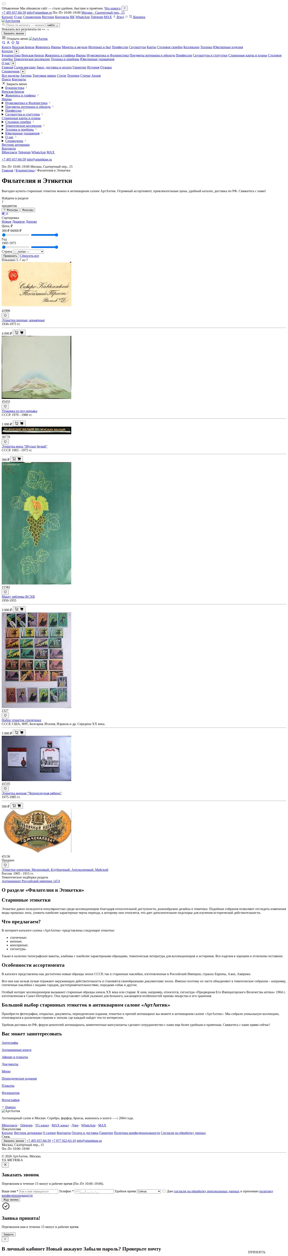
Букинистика (11, 55)
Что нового (112, 8)
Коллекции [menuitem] (191, 47)
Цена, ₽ (7, 226)
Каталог (7, 17)
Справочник (32, 17)
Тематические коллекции (32, 59)
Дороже (31, 221)
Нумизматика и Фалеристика (108, 55)
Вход (120, 17)
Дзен (74, 1125)
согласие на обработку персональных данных (207, 1191)
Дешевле (18, 221)
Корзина (138, 17)
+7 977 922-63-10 (64, 1140)
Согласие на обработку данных (183, 1133)
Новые (6, 221)
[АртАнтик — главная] (11, 21)
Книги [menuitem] (6, 47)
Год (4, 239)
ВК (72, 17)
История (93, 67)
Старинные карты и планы (247, 55)
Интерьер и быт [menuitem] (99, 47)
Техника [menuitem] (206, 47)
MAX (108, 17)
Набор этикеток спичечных (21, 720)
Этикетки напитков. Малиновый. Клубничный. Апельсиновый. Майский (55, 869)
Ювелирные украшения (97, 59)
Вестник (48, 17)
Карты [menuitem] (151, 47)
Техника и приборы (65, 59)
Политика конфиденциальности (137, 1133)
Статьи (85, 75)
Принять (256, 1252)
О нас (18, 17)
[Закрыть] (124, 8)
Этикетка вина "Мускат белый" (24, 446)
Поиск (6, 79)
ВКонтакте (9, 152)
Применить (10, 255)
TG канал (42, 1125)
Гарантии (79, 67)
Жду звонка (10, 1199)
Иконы (81, 55)
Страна (7, 251)
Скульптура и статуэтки (210, 55)
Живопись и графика (60, 55)
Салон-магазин (25, 67)
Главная (7, 67)
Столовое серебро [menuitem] (170, 47)
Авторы (26, 75)
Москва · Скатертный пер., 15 (103, 12)
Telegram (97, 17)
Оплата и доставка (85, 1133)
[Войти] (8, 43)
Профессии (184, 55)
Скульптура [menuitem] (137, 47)
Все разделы (10, 75)
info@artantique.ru (39, 12)
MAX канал (60, 1125)
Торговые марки (44, 75)
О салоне (49, 1133)
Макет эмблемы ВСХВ (18, 596)
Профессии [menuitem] (120, 47)
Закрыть (8, 1234)
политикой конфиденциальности (111, 1252)
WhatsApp (82, 17)
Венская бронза (33, 55)
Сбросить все (29, 255)
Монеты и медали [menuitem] (74, 47)
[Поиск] (3, 43)
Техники (73, 75)
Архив (96, 75)
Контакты (62, 17)
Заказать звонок (13, 33)
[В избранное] (5, 315)
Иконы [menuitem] (56, 47)
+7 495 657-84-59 (14, 12)
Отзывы (106, 67)
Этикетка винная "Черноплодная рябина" (32, 793)
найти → (52, 25)
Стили (61, 75)
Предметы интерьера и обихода (152, 55)
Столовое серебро (18, 122)
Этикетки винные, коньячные (23, 320)
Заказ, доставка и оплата (54, 67)
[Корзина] (17, 43)
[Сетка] (3, 214)
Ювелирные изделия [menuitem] (228, 47)
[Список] (6, 214)
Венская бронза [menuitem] (23, 47)
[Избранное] (126, 17)
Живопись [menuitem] (42, 47)
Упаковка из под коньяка (19, 411)
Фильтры (12, 210)
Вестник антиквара (16, 144)
